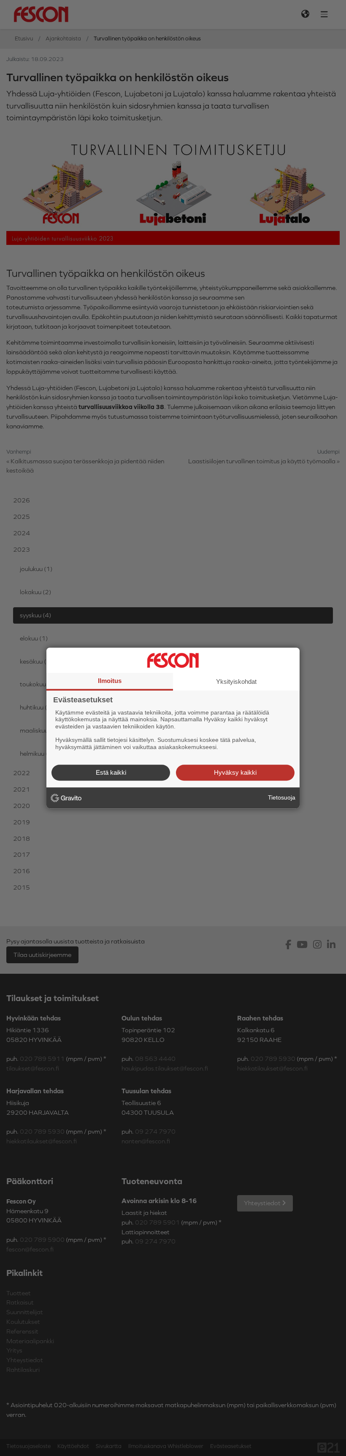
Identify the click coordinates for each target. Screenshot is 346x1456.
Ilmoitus (110, 680)
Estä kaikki (111, 772)
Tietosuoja (281, 797)
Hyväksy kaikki (235, 772)
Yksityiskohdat (236, 681)
